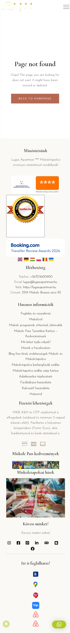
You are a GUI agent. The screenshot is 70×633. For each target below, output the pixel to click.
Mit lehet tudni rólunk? (36, 342)
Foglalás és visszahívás (36, 313)
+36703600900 (41, 276)
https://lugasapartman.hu (39, 287)
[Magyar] (32, 259)
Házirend (36, 394)
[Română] (45, 259)
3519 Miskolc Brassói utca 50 (41, 292)
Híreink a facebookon (35, 348)
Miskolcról (35, 319)
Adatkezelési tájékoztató (35, 376)
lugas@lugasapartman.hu (40, 282)
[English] (20, 259)
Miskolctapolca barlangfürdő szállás (36, 365)
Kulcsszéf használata (35, 388)
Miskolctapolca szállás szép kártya (36, 370)
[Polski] (38, 259)
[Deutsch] (26, 259)
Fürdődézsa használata (35, 382)
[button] (59, 624)
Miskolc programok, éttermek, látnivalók (35, 325)
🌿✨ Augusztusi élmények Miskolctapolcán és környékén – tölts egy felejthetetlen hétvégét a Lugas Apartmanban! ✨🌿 (36, 499)
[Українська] (51, 259)
